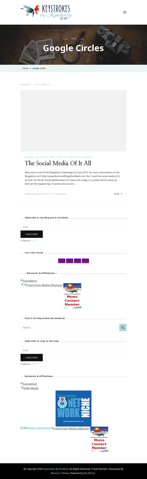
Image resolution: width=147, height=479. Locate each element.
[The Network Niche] (73, 392)
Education (41, 157)
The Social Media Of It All (58, 163)
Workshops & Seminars (80, 157)
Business (29, 157)
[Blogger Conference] (37, 428)
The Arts (61, 157)
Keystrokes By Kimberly (55, 468)
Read (116, 193)
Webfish (34, 240)
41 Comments (59, 194)
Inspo (52, 157)
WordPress (89, 473)
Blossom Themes (60, 473)
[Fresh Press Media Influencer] (43, 285)
